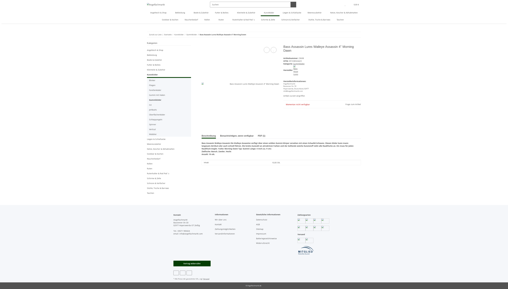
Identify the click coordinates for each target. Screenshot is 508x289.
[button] (340, 4)
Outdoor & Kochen (155, 154)
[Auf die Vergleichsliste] (267, 50)
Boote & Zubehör (154, 60)
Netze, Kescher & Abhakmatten (160, 149)
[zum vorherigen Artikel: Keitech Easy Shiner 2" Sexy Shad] (358, 34)
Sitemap (259, 229)
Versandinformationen (225, 233)
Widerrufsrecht (263, 243)
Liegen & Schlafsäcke (156, 139)
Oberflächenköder (157, 114)
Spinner (152, 124)
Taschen (150, 193)
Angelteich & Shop (155, 50)
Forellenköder (155, 90)
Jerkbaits (153, 109)
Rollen (150, 163)
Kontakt (218, 224)
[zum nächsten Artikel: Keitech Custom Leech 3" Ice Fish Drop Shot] (352, 34)
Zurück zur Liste (155, 34)
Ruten (149, 168)
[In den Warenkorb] (204, 43)
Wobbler (153, 134)
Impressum (261, 233)
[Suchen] (293, 4)
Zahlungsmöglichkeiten (225, 229)
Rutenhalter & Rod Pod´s (158, 173)
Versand (206, 279)
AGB (258, 224)
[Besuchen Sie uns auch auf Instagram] (182, 273)
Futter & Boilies (153, 65)
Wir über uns (220, 219)
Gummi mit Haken (157, 95)
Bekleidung (152, 55)
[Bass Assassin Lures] (295, 70)
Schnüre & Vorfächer (156, 183)
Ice (150, 105)
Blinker (152, 80)
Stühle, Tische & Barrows (158, 188)
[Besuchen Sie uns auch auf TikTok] (189, 273)
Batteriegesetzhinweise (266, 238)
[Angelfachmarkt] (156, 5)
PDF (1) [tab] (261, 136)
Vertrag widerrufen (192, 263)
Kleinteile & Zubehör (156, 69)
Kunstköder (152, 74)
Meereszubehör (154, 144)
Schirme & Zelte (154, 178)
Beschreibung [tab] (209, 136)
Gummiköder (299, 64)
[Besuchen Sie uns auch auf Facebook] (176, 273)
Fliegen (152, 85)
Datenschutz (261, 219)
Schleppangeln (155, 119)
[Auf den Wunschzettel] (273, 50)
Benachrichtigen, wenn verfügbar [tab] (237, 136)
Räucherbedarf (153, 158)
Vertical (152, 129)
